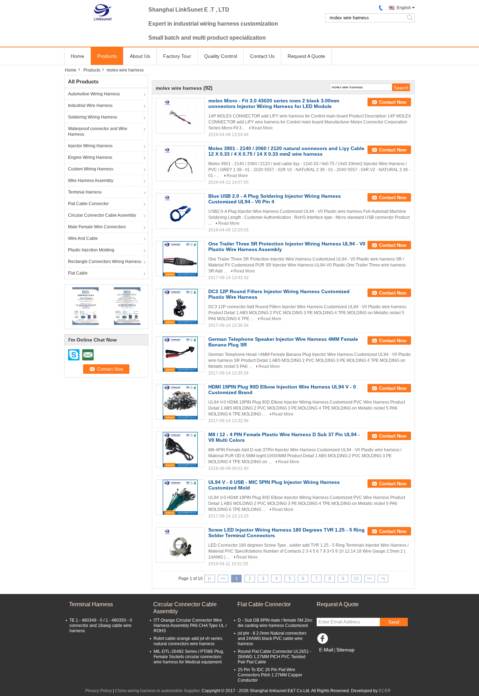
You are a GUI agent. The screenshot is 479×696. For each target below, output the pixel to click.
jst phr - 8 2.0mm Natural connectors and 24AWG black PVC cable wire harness (272, 638)
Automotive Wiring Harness (94, 94)
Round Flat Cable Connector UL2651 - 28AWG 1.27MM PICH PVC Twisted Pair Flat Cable (274, 656)
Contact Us (262, 56)
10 (356, 578)
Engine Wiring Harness (90, 157)
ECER (385, 690)
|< (209, 578)
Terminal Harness (85, 192)
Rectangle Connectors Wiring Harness (104, 261)
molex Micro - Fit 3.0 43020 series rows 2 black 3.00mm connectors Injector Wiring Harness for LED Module (273, 103)
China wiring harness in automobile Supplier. (158, 690)
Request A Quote (306, 56)
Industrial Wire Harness (90, 105)
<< (223, 578)
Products (107, 56)
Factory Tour (177, 56)
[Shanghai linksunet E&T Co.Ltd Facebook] (324, 640)
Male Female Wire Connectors (97, 226)
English (404, 7)
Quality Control (220, 56)
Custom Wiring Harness (90, 169)
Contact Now (392, 102)
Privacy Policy (98, 690)
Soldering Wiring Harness (92, 117)
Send (394, 622)
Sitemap (345, 650)
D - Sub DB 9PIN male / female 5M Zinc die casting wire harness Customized (275, 623)
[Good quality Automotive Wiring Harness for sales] (85, 305)
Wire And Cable (83, 238)
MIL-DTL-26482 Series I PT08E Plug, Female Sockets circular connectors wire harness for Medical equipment (189, 656)
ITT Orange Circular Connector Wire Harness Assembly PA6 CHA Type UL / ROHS (190, 625)
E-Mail (326, 650)
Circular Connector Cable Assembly (102, 215)
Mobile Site (331, 658)
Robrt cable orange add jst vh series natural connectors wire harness (188, 641)
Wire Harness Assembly (90, 180)
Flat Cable (78, 273)
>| (383, 578)
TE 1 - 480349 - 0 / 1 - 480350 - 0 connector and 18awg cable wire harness (100, 625)
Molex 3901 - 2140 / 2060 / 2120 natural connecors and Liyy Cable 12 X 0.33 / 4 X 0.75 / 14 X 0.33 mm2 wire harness (286, 151)
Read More (262, 128)
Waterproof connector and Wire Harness (97, 131)
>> (369, 578)
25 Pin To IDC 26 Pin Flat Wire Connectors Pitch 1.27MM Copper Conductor (270, 675)
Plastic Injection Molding (91, 250)
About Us (140, 56)
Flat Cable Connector (88, 203)
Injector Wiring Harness (90, 145)
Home (77, 56)
